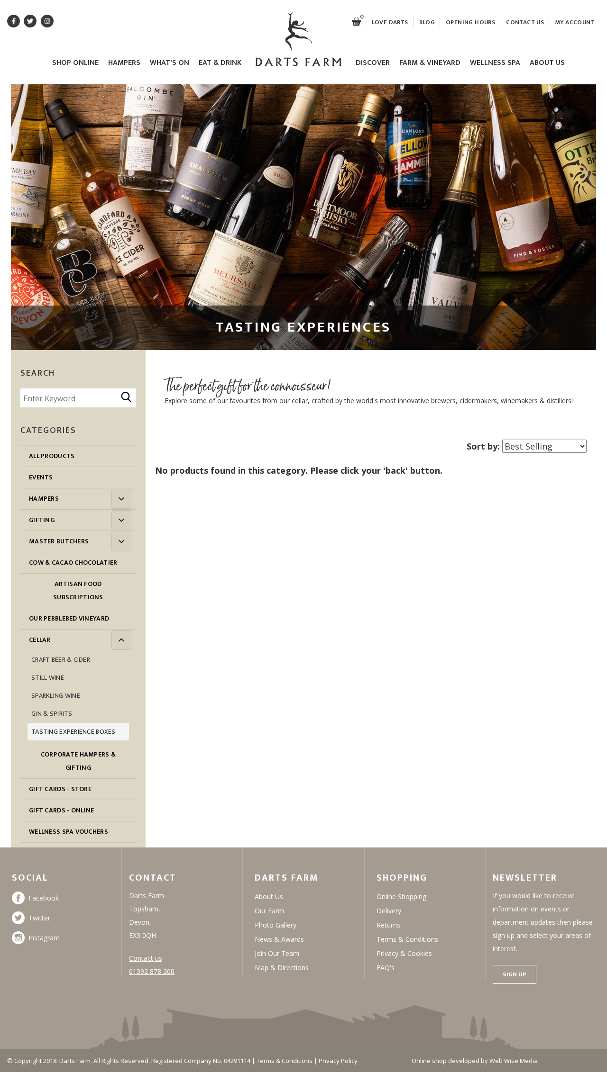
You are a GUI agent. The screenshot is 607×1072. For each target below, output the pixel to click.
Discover (373, 63)
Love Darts (390, 22)
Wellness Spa (495, 63)
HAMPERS (44, 498)
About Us (547, 63)
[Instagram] (20, 937)
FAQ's (386, 967)
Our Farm (269, 910)
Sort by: (483, 446)
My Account (575, 22)
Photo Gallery (275, 924)
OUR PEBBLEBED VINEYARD (69, 618)
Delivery (389, 910)
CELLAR (40, 639)
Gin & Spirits (52, 713)
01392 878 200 (152, 971)
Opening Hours (470, 22)
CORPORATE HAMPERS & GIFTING (78, 761)
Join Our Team (277, 953)
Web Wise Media (513, 1060)
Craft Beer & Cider (60, 659)
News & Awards (279, 939)
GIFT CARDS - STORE (60, 789)
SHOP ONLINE (75, 63)
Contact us (145, 958)
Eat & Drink (220, 63)
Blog (427, 22)
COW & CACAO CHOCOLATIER (73, 562)
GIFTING (42, 519)
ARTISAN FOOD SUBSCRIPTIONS (78, 590)
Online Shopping (401, 896)
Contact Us (525, 22)
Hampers (124, 63)
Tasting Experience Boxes (73, 731)
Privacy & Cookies (404, 953)
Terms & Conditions (407, 939)
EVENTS (41, 477)
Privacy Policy (338, 1060)
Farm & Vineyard (429, 63)
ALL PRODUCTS (51, 455)
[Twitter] (20, 917)
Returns (388, 924)
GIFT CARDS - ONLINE (61, 810)
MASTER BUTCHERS (59, 541)
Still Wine (47, 677)
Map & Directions (282, 967)
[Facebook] (20, 898)
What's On (169, 63)
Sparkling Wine (55, 695)
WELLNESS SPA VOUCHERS (68, 831)
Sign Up (514, 974)
